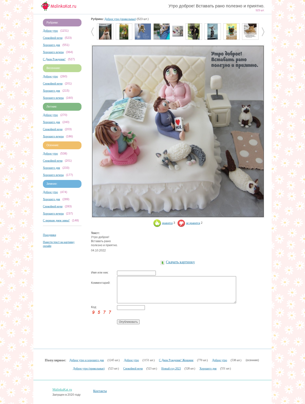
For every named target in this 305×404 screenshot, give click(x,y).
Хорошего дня (51, 45)
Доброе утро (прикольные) (120, 19)
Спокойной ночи (52, 38)
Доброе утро (50, 30)
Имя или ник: (99, 272)
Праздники (49, 235)
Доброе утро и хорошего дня (86, 360)
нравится (167, 223)
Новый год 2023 (171, 368)
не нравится (193, 223)
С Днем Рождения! (54, 59)
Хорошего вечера (53, 52)
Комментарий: (100, 282)
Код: (94, 307)
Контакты (100, 391)
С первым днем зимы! (56, 220)
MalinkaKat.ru (62, 389)
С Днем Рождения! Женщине (176, 360)
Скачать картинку (180, 262)
